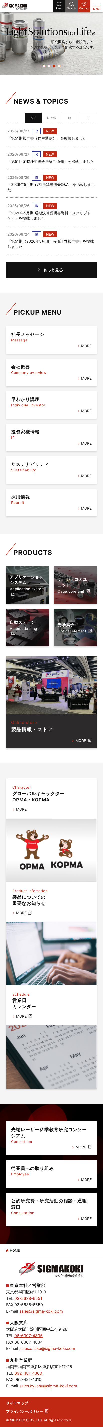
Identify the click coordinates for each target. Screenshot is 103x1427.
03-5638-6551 (28, 1298)
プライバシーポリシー (24, 1411)
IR (69, 118)
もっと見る (53, 270)
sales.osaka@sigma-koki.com (47, 1348)
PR (88, 118)
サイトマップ (17, 1403)
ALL (33, 118)
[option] (51, 37)
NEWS (51, 118)
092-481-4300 (28, 1373)
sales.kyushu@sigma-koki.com (48, 1386)
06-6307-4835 (28, 1335)
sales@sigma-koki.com (41, 1311)
